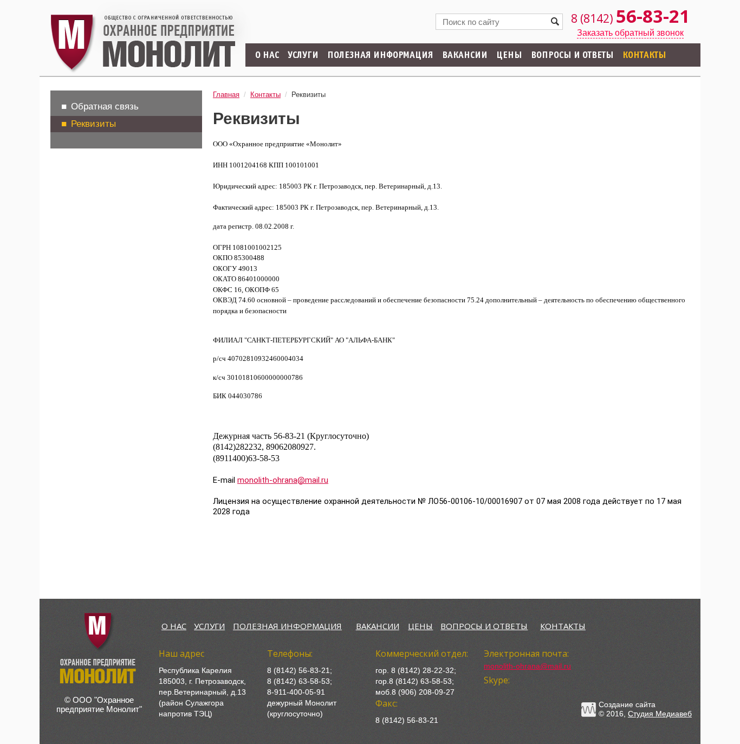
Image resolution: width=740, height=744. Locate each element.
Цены (509, 55)
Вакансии (465, 55)
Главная (226, 94)
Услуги (303, 55)
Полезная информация (380, 55)
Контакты (644, 55)
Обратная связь (105, 106)
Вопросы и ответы (572, 55)
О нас (267, 55)
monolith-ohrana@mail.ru (282, 480)
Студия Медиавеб (660, 713)
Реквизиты (93, 124)
